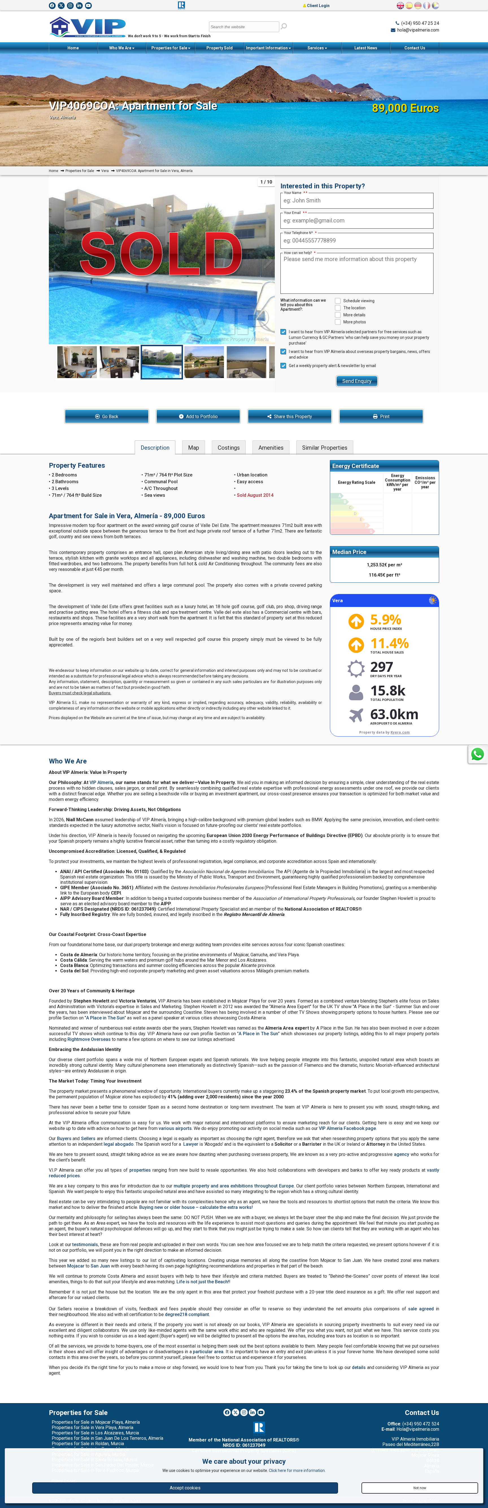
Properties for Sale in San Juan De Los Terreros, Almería (107, 1438)
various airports (175, 1128)
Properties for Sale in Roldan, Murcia (88, 1443)
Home (73, 48)
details (359, 1367)
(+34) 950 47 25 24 (420, 23)
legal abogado (119, 1144)
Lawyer (190, 1144)
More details (354, 315)
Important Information (267, 48)
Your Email (294, 213)
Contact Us (414, 48)
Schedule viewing (358, 301)
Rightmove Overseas (89, 1039)
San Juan (100, 1266)
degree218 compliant (187, 1314)
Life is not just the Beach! (203, 1281)
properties (140, 1170)
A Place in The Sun (105, 1018)
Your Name (294, 193)
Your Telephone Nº (300, 233)
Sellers (88, 1138)
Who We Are (120, 48)
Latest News (365, 48)
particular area (208, 1351)
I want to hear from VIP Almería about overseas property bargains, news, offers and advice (359, 354)
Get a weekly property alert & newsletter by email (332, 365)
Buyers (64, 1138)
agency (401, 1154)
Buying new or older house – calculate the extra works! (196, 1207)
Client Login (318, 5)
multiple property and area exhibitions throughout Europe (234, 1186)
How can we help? (299, 253)
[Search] (283, 26)
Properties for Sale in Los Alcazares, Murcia (95, 1433)
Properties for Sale (169, 48)
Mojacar (75, 1266)
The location (354, 308)
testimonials (85, 1244)
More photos (354, 322)
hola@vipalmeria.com (418, 30)
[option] (162, 362)
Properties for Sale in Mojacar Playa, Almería (96, 1422)
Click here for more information (297, 1470)
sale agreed (421, 1309)
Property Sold (219, 48)
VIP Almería (101, 782)
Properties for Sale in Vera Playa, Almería (92, 1427)
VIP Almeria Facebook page (347, 1128)
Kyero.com (400, 732)
